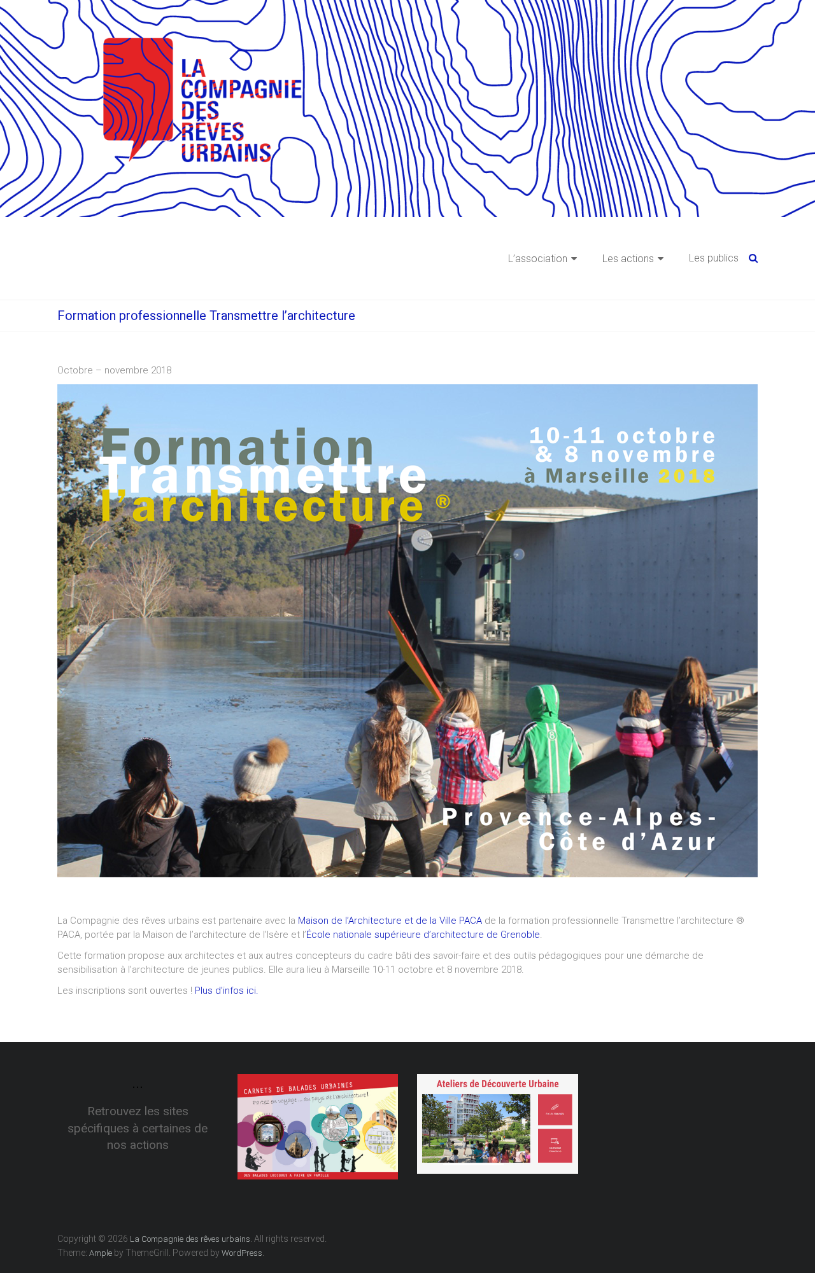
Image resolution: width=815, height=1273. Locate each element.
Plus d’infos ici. (227, 990)
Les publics (714, 258)
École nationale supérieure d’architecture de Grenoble (423, 934)
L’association (537, 259)
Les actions (628, 259)
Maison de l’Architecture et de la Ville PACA (390, 920)
